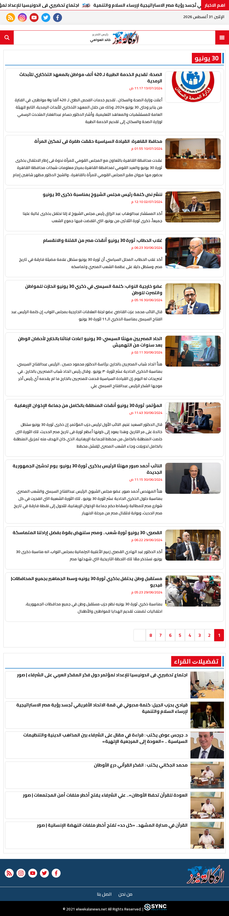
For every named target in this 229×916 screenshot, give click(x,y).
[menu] (222, 38)
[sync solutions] (154, 909)
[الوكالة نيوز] (206, 874)
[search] (7, 38)
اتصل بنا (104, 894)
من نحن (125, 894)
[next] (139, 635)
